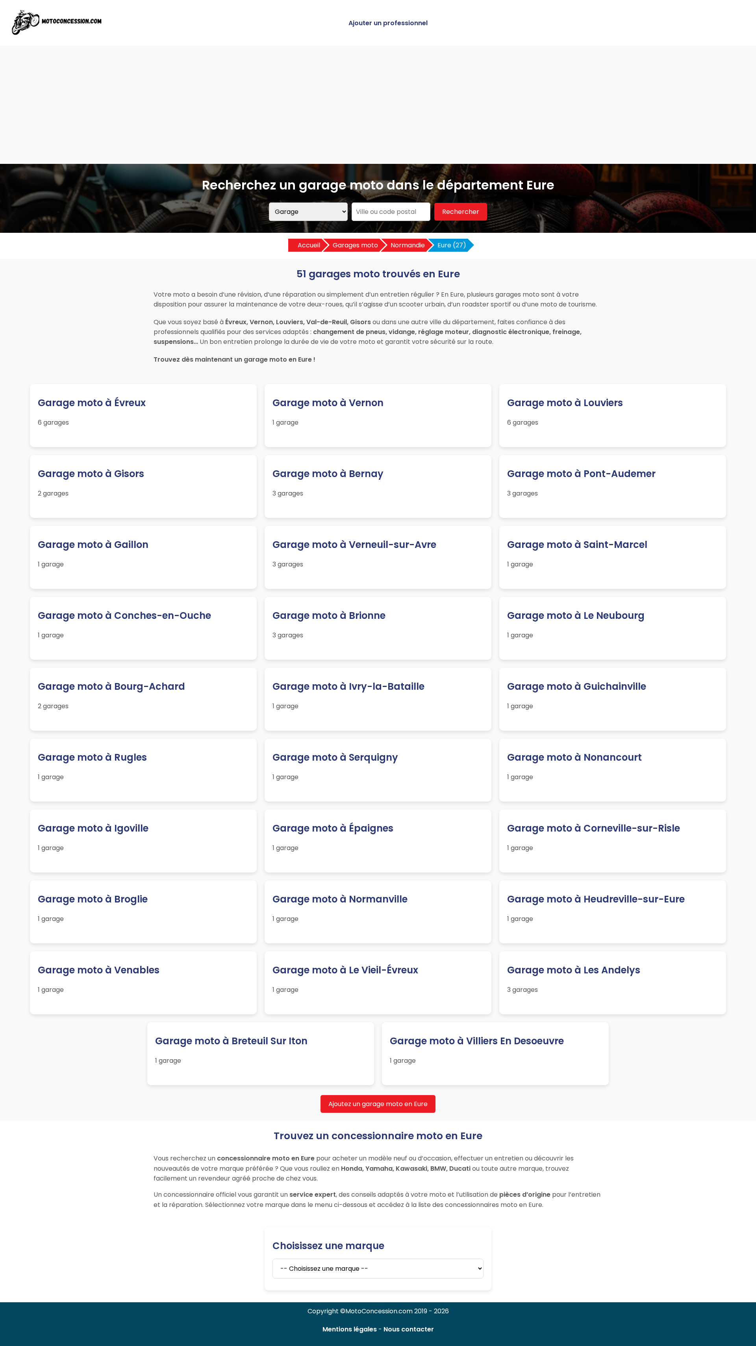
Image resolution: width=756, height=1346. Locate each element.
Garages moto (355, 245)
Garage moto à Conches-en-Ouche (124, 615)
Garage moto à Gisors (91, 473)
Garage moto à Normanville (340, 899)
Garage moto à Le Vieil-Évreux (345, 970)
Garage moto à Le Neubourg (576, 615)
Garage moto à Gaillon (93, 544)
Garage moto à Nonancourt (574, 757)
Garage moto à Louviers (565, 402)
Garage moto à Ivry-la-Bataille (348, 686)
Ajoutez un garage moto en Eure (378, 1103)
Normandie (408, 245)
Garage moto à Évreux (92, 402)
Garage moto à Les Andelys (573, 970)
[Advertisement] (378, 105)
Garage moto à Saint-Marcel (577, 544)
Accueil (309, 245)
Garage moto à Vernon (328, 402)
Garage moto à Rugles (92, 757)
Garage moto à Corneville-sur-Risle (593, 828)
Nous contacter (409, 1329)
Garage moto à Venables (98, 970)
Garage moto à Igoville (93, 828)
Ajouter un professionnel (388, 23)
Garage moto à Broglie (93, 899)
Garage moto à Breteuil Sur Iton (231, 1040)
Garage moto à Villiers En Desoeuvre (477, 1040)
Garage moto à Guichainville (576, 686)
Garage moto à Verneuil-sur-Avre (354, 544)
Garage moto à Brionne (328, 615)
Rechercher (460, 211)
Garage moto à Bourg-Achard (111, 686)
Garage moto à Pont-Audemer (581, 473)
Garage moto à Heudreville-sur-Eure (596, 899)
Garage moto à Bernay (328, 473)
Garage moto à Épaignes (332, 828)
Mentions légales (349, 1329)
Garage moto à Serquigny (335, 757)
